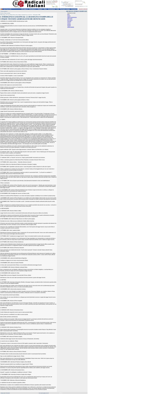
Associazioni (51, 9)
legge (68, 14)
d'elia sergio (69, 18)
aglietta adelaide (70, 27)
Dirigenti (40, 9)
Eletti (45, 9)
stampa (68, 15)
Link (58, 9)
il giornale (69, 21)
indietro (61, 393)
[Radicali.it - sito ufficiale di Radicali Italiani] (30, 7)
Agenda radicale (83, 9)
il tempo (69, 22)
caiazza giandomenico (72, 17)
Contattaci (74, 9)
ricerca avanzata (78, 4)
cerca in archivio (4, 11)
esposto (69, 24)
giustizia (69, 25)
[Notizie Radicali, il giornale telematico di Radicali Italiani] (67, 7)
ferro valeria (69, 20)
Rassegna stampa (65, 9)
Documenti (32, 9)
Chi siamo (24, 9)
